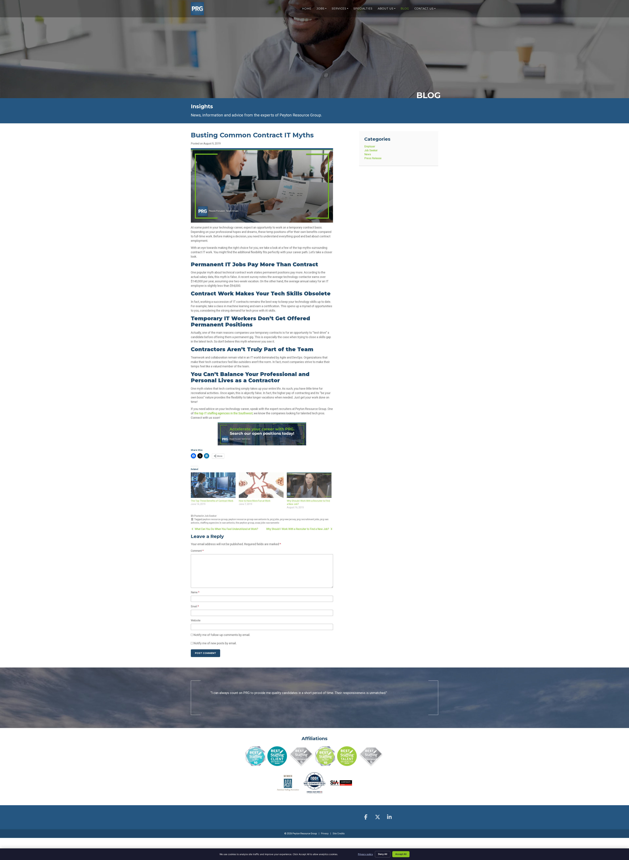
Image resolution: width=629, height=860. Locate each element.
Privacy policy (365, 854)
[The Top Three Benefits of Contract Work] (213, 485)
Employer (369, 146)
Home (306, 8)
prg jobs (274, 519)
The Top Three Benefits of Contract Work (212, 501)
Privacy (325, 828)
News (367, 154)
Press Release (372, 158)
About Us (385, 8)
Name (195, 592)
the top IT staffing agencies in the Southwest (223, 413)
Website (195, 620)
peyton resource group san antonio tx (249, 519)
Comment (197, 550)
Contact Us (424, 8)
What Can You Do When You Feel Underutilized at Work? (226, 529)
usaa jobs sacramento (267, 522)
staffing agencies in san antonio (217, 522)
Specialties (362, 8)
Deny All (382, 854)
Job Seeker (210, 516)
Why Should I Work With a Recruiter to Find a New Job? (298, 529)
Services (339, 8)
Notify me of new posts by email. (215, 643)
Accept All (401, 854)
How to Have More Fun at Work (254, 501)
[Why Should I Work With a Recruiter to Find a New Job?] (309, 485)
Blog (405, 8)
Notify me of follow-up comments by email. (222, 635)
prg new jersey (288, 519)
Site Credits (339, 828)
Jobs (320, 8)
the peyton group (245, 522)
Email (195, 606)
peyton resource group (215, 519)
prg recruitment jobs (308, 519)
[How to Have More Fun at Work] (261, 485)
